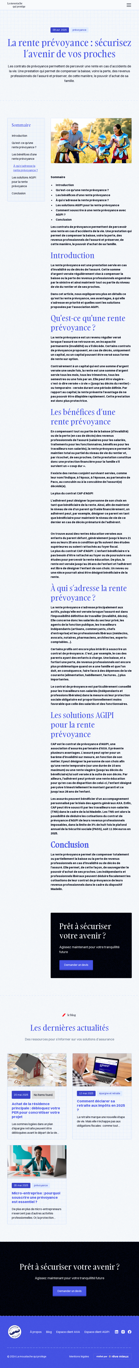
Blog (49, 1332)
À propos (36, 1332)
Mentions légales (79, 1356)
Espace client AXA (68, 1332)
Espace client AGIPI (96, 1332)
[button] (128, 5)
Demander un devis (76, 965)
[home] (16, 5)
